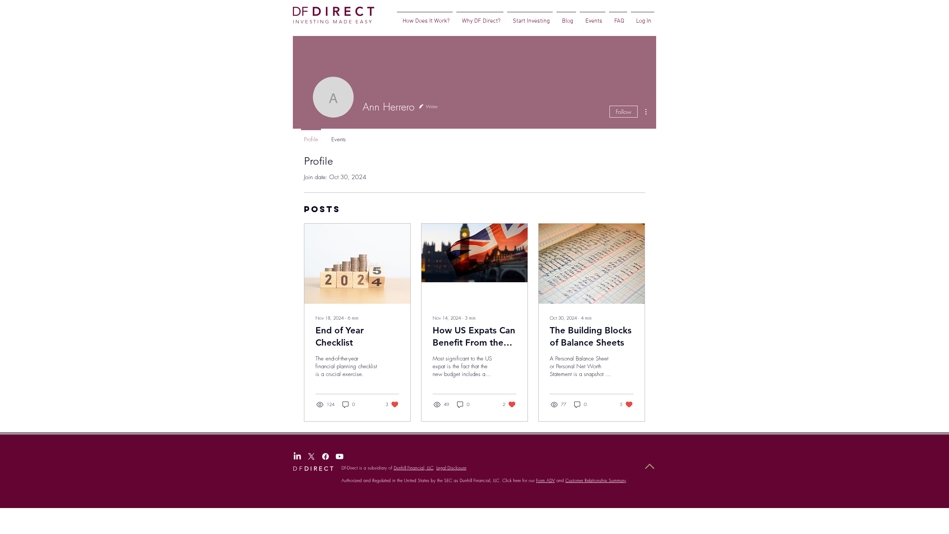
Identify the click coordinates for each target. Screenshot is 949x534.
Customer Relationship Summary (595, 480)
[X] (311, 456)
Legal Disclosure (451, 468)
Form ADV (545, 480)
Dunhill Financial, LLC (413, 468)
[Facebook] (325, 456)
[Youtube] (339, 456)
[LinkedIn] (297, 456)
